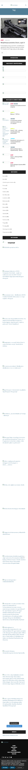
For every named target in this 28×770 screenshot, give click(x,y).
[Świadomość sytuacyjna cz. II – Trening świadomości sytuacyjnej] (6, 141)
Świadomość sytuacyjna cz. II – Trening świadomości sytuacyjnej (17, 142)
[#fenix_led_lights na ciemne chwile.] (14, 495)
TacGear (16, 103)
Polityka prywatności (14, 752)
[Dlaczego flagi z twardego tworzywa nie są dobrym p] (14, 448)
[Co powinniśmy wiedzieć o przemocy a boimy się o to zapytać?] (6, 121)
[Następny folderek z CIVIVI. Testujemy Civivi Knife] (14, 281)
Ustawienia (19, 767)
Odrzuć (12, 767)
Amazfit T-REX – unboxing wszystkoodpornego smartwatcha (16, 132)
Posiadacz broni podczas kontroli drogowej (18, 106)
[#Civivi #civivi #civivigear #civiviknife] (14, 519)
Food (4, 188)
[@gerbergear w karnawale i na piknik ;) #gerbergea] (14, 400)
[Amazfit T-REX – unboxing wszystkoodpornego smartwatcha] (6, 131)
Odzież (4, 210)
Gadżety (12, 112)
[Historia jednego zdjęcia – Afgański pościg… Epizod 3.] (6, 149)
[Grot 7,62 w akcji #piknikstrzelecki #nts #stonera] (14, 685)
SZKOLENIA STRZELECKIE (10, 735)
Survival (4, 216)
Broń (2, 40)
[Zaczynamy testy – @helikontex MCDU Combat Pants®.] (14, 305)
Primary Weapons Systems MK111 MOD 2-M (17, 165)
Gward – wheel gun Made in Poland (16, 157)
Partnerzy (14, 747)
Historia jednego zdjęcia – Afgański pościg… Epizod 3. (16, 149)
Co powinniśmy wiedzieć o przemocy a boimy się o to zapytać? (16, 122)
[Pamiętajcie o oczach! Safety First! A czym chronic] (14, 353)
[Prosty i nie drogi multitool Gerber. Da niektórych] (14, 329)
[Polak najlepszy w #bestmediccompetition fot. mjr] (14, 637)
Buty (4, 179)
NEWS (14, 749)
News (4, 207)
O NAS (14, 745)
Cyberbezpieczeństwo (8, 182)
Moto (4, 204)
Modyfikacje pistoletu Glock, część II (13, 43)
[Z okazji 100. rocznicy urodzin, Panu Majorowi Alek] (14, 614)
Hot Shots (5, 194)
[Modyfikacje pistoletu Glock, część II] (14, 28)
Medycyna (5, 201)
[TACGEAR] (14, 5)
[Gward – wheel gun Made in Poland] (6, 157)
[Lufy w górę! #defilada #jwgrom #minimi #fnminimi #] (14, 709)
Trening (12, 138)
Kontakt (14, 750)
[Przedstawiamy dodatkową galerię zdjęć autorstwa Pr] (14, 566)
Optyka (4, 213)
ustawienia (21, 764)
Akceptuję (5, 767)
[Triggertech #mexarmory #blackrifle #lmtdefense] (14, 542)
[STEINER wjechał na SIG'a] (14, 258)
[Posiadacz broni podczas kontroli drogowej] (6, 105)
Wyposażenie (6, 232)
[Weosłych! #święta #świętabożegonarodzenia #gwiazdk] (14, 661)
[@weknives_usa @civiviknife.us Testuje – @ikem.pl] (14, 424)
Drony (4, 185)
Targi (4, 223)
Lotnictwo (5, 198)
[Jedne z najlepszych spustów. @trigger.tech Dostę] (14, 471)
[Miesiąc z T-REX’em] (6, 113)
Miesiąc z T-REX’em (14, 114)
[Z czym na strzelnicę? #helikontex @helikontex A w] (14, 376)
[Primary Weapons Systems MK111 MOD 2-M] (6, 164)
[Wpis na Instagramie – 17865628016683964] (14, 590)
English (14, 754)
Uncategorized (6, 229)
